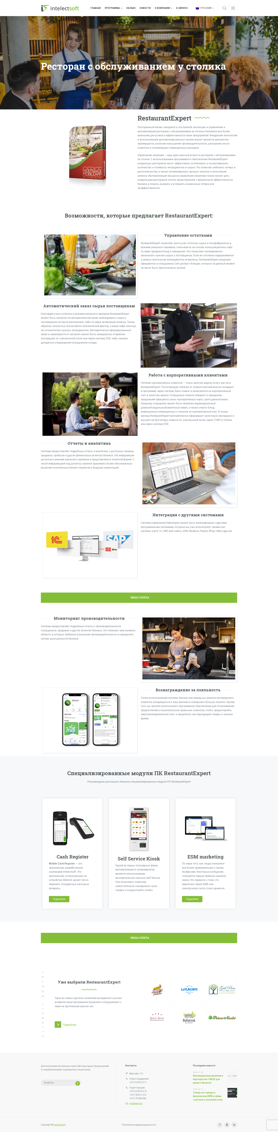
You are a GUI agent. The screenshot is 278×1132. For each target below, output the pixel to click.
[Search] (224, 8)
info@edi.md (135, 1103)
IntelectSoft (60, 1124)
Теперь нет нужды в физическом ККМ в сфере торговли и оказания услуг (208, 1096)
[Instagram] (227, 1125)
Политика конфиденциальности (139, 1124)
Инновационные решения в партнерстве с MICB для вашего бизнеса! (208, 1079)
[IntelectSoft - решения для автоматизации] (60, 8)
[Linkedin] (234, 1125)
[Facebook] (220, 1125)
